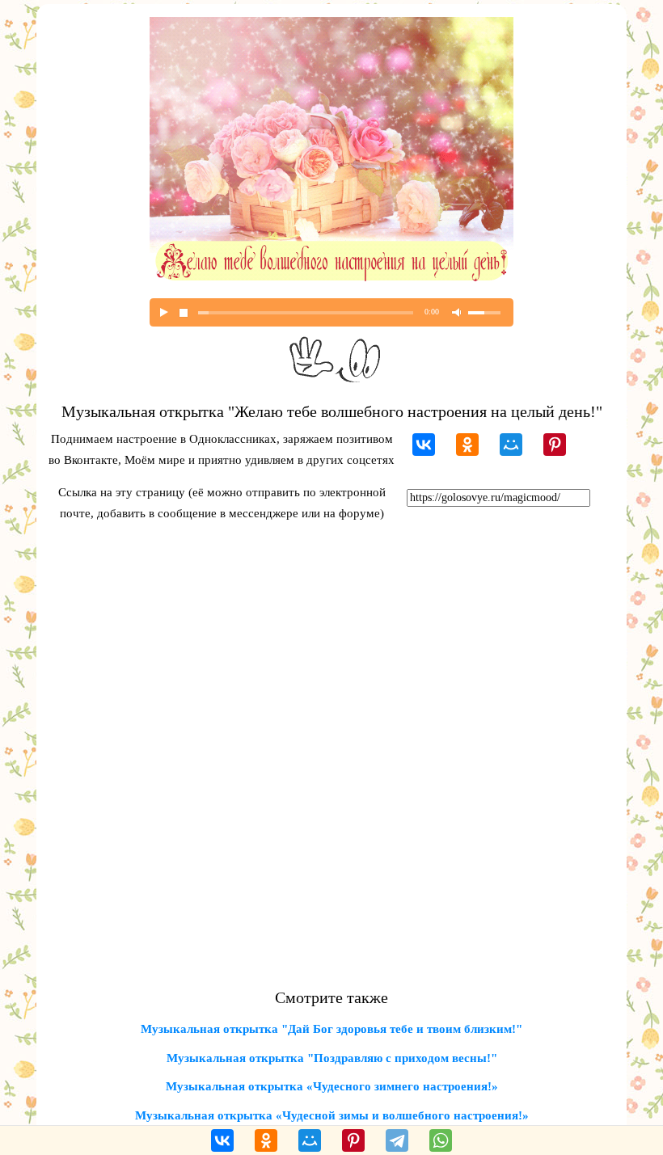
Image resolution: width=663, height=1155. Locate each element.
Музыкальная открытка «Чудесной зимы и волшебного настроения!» (332, 1115)
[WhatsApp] (440, 1140)
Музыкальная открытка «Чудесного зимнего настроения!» (332, 1086)
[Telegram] (397, 1140)
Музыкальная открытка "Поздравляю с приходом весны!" (332, 1058)
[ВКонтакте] (424, 444)
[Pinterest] (554, 444)
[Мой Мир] (511, 444)
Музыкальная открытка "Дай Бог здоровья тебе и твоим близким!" (331, 1028)
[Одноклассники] (467, 444)
